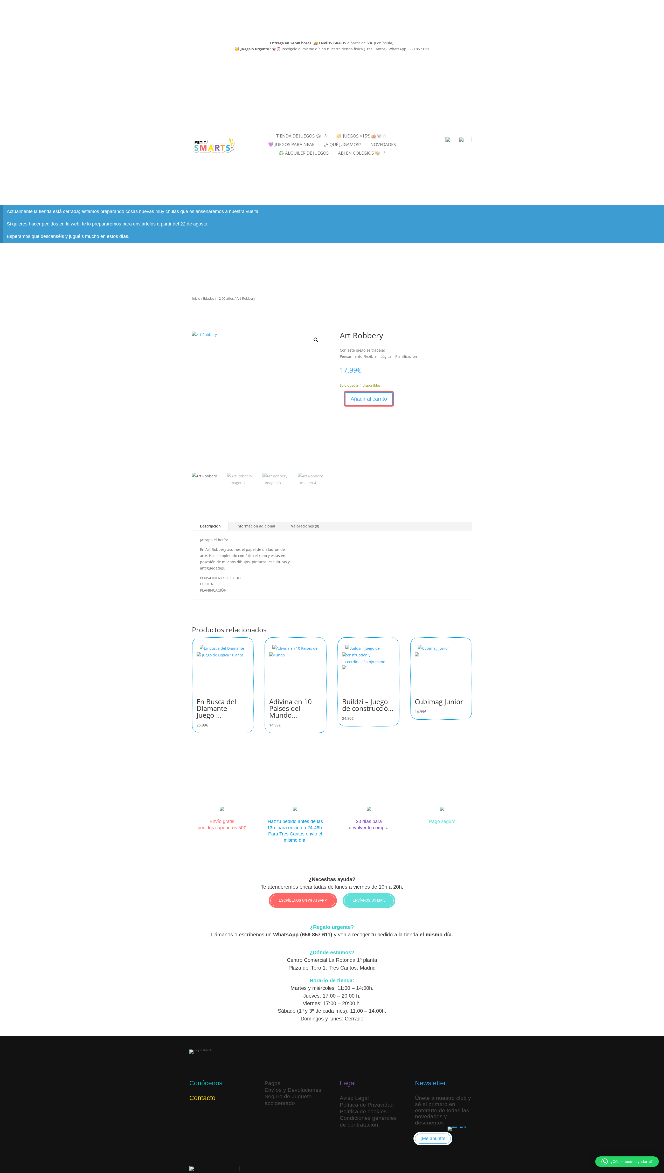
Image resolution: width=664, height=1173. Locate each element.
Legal (348, 1083)
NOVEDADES (383, 144)
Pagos (272, 1083)
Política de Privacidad (367, 1105)
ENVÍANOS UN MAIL (369, 900)
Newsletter (430, 1083)
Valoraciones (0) (305, 526)
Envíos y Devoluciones (293, 1090)
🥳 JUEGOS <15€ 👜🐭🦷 (362, 136)
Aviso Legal (354, 1098)
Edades (208, 298)
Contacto (202, 1097)
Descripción (210, 526)
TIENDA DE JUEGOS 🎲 (298, 136)
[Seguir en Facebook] (219, 1115)
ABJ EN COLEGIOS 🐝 (359, 153)
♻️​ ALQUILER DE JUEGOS (304, 153)
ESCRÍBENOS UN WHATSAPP (303, 900)
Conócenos (206, 1083)
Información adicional (256, 526)
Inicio (196, 298)
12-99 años (225, 298)
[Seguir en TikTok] (207, 1115)
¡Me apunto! (432, 1138)
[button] (316, 340)
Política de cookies (363, 1111)
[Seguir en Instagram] (194, 1115)
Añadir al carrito (369, 399)
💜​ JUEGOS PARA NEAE (291, 144)
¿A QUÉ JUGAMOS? (342, 144)
